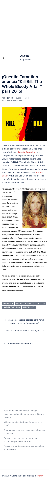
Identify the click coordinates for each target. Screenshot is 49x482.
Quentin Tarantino (12, 307)
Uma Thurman (29, 307)
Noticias (6, 100)
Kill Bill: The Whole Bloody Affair (30, 304)
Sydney (39, 475)
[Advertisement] (24, 25)
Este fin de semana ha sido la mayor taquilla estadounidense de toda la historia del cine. (24, 414)
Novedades (16, 100)
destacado (8, 304)
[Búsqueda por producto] (3, 58)
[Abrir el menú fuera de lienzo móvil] (33, 57)
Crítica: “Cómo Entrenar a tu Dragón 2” (23, 330)
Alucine (24, 55)
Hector (9, 98)
